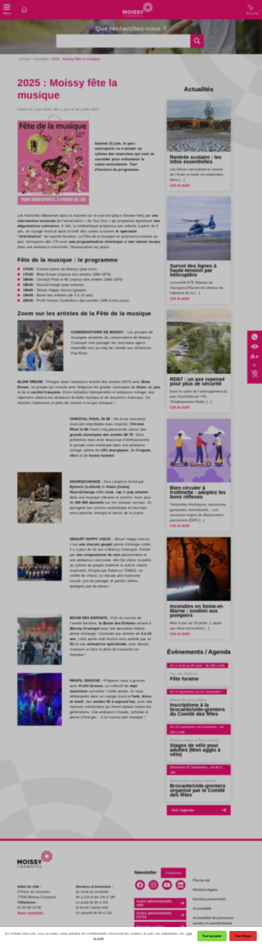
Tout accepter (212, 936)
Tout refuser (243, 936)
